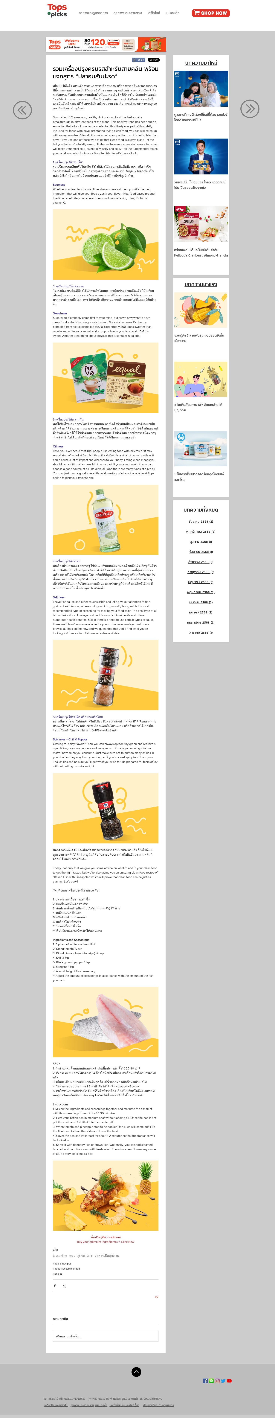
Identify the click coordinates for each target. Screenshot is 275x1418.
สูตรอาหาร (84, 1256)
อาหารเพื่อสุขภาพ (106, 1256)
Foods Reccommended (66, 1268)
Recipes (57, 1273)
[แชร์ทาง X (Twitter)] (64, 1285)
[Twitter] (223, 1381)
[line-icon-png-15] (211, 1381)
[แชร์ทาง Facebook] (54, 1285)
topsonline (60, 1256)
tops (72, 1256)
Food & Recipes (62, 1263)
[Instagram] (217, 1381)
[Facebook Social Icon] (205, 1381)
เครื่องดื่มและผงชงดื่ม (56, 1405)
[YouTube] (229, 1381)
